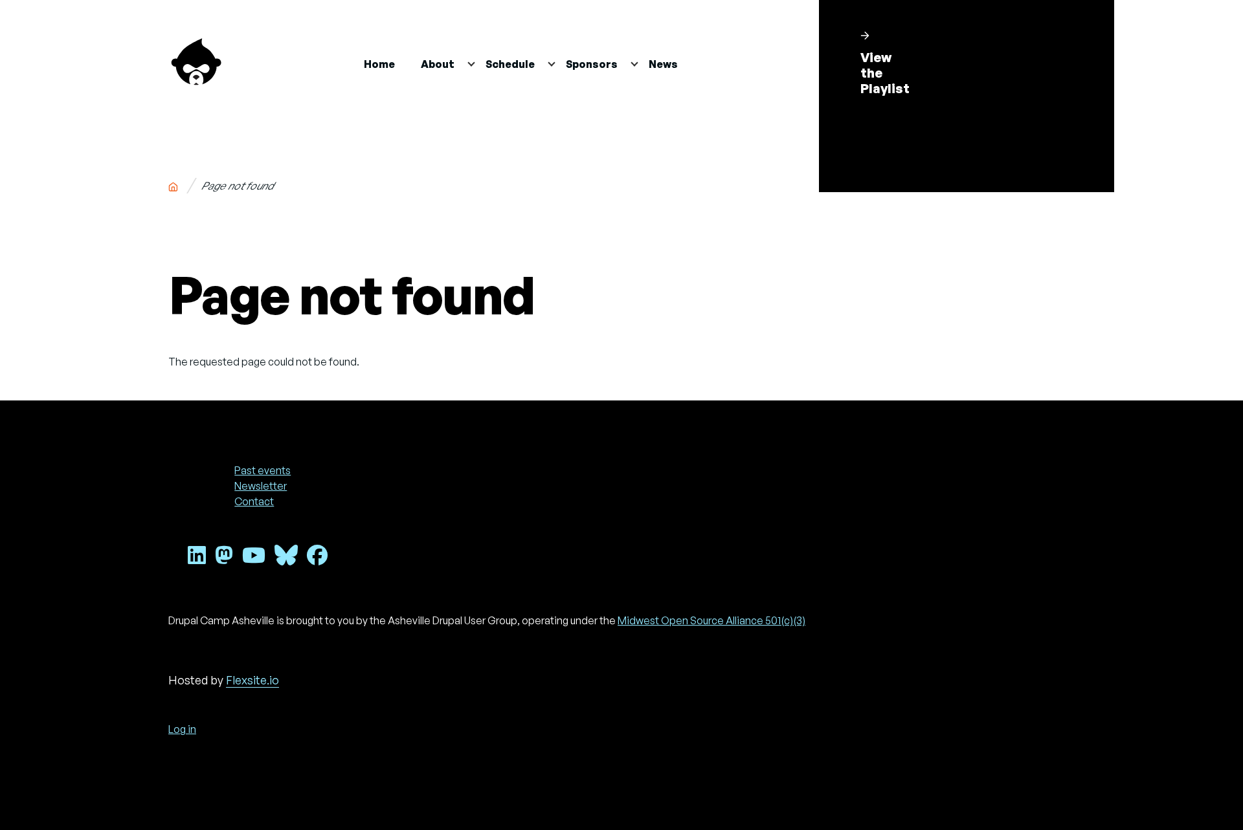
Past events (262, 470)
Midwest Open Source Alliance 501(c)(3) (711, 620)
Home (173, 184)
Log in (182, 729)
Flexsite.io (252, 680)
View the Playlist (885, 72)
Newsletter (260, 485)
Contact (254, 501)
